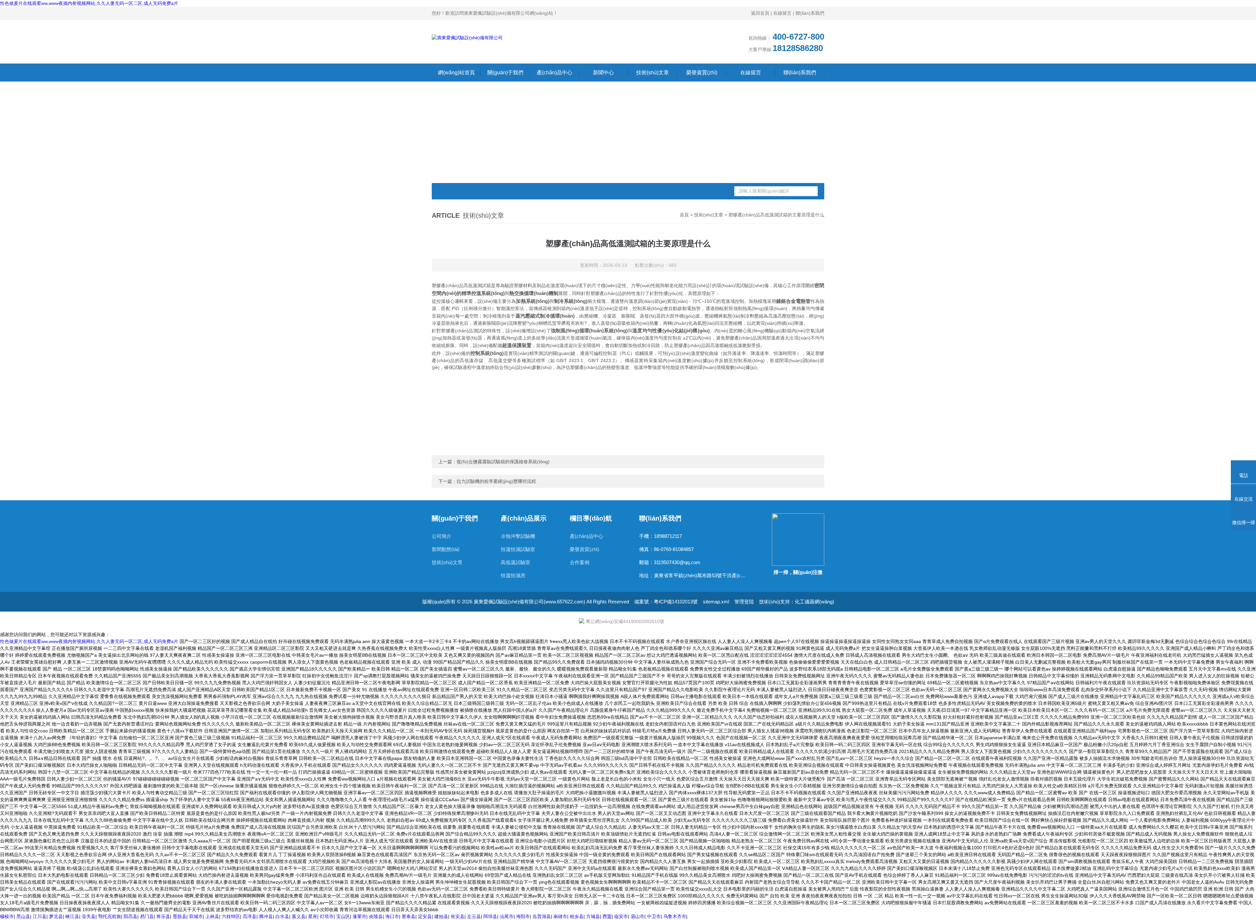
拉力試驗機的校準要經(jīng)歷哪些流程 (496, 481)
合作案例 (579, 562)
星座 (312, 916)
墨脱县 (179, 916)
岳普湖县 (541, 916)
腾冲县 (266, 916)
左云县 (474, 916)
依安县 (457, 916)
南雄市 (560, 916)
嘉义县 (298, 916)
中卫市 (654, 916)
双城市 (196, 916)
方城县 (593, 916)
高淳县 (249, 916)
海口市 (392, 916)
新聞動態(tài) (446, 549)
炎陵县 (376, 916)
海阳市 (523, 916)
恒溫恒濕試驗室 (518, 549)
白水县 (282, 916)
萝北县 (56, 916)
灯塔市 (327, 916)
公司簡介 (441, 536)
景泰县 (408, 916)
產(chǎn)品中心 (554, 72)
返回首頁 (760, 13)
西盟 (607, 916)
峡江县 (72, 916)
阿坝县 (490, 916)
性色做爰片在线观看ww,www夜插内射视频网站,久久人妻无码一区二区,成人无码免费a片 (89, 3)
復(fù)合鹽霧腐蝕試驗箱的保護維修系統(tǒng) (503, 461)
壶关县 (89, 916)
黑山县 (23, 916)
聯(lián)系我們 (809, 13)
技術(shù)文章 (652, 72)
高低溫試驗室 (515, 562)
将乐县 (163, 916)
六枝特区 (231, 916)
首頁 (684, 214)
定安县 (425, 916)
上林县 (212, 916)
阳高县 (130, 916)
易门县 (147, 916)
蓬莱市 (359, 916)
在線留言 (782, 13)
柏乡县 (577, 916)
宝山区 (343, 916)
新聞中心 (603, 72)
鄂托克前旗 (109, 916)
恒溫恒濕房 (513, 575)
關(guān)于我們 (505, 72)
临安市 (621, 916)
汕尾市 (507, 916)
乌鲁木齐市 (674, 916)
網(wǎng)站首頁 (456, 72)
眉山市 (637, 916)
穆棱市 (7, 916)
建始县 (441, 916)
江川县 (39, 916)
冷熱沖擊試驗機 (518, 536)
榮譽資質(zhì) (701, 72)
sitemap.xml (716, 601)
